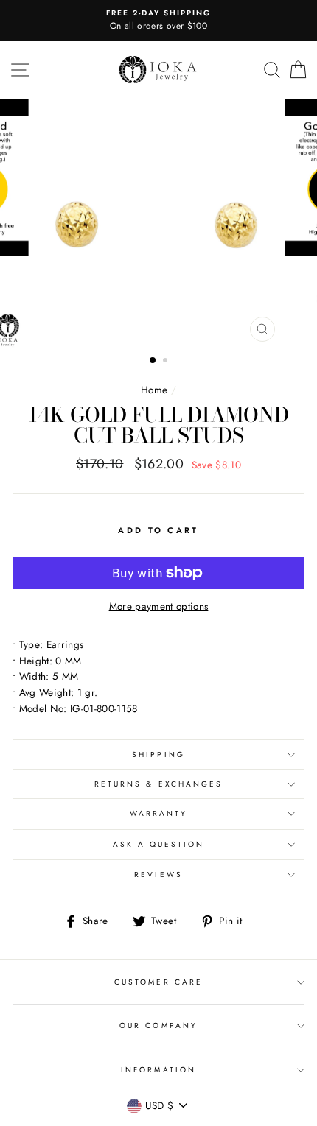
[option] (158, 20)
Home (154, 389)
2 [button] (166, 361)
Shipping (158, 754)
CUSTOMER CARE (158, 982)
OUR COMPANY (158, 1025)
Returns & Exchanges (158, 783)
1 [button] (153, 361)
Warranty (158, 813)
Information (158, 1069)
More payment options (159, 606)
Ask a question (159, 844)
